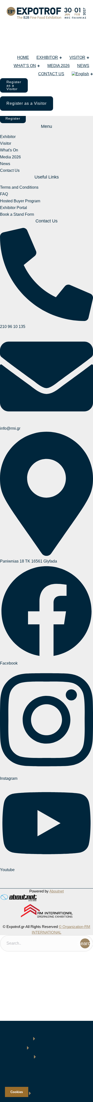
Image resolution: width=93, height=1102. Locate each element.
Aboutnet (56, 891)
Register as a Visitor (13, 85)
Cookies (16, 1092)
